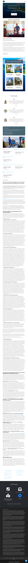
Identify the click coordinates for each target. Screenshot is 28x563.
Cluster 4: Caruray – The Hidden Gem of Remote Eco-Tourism (8, 160)
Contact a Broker (8, 133)
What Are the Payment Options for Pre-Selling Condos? (7, 167)
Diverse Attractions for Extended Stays (10, 247)
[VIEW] (10, 492)
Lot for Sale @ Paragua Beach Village (18, 87)
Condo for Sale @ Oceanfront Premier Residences (18, 75)
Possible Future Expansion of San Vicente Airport (12, 322)
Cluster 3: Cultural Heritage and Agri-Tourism (19, 152)
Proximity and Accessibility (8, 233)
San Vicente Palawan (6, 153)
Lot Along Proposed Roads (8, 477)
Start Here (14, 14)
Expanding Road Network (8, 339)
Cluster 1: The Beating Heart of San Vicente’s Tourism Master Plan (8, 175)
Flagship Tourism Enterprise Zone (9, 267)
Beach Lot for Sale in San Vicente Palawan (10, 74)
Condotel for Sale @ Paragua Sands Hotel (10, 87)
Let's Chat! (20, 498)
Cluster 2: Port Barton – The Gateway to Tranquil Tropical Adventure (8, 152)
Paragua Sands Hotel (22, 433)
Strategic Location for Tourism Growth (10, 219)
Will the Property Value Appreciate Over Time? (19, 167)
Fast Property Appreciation (8, 308)
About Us (5, 53)
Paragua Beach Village (21, 414)
